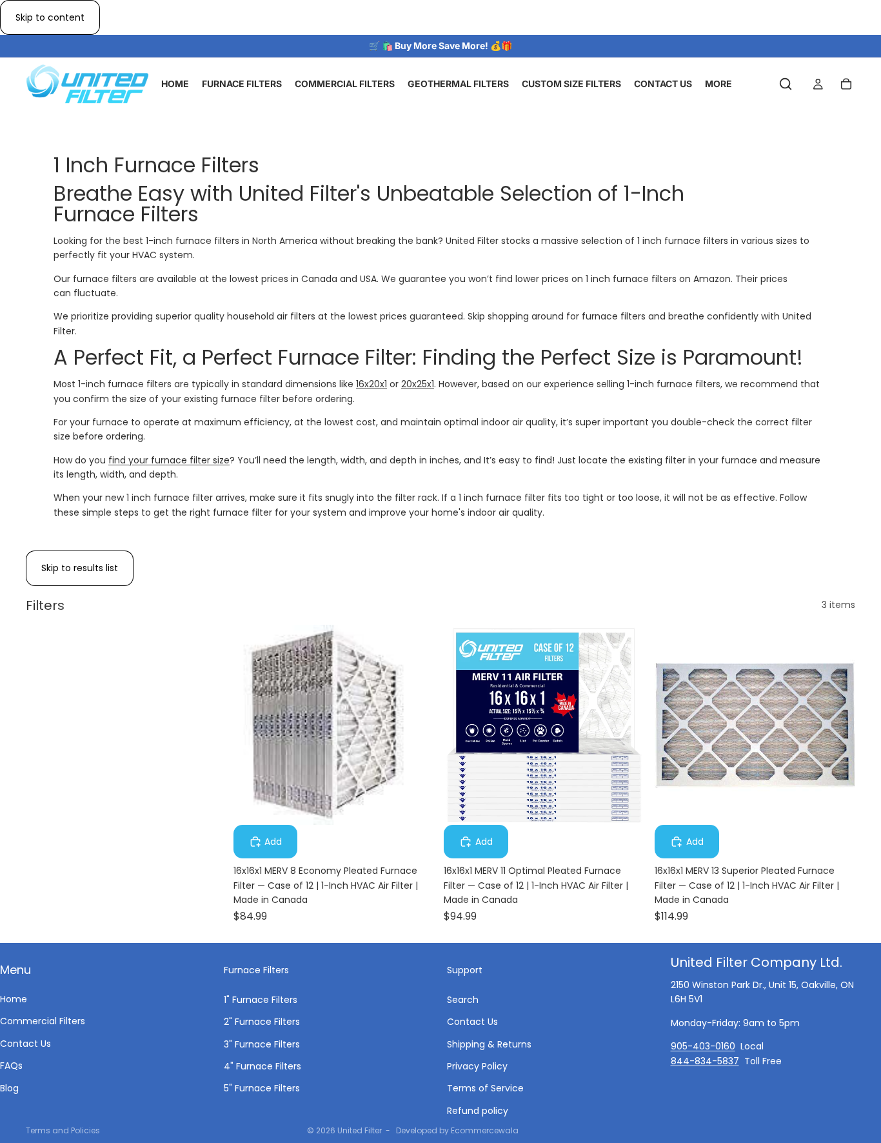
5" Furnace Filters (262, 1088)
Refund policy (477, 1110)
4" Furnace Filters (262, 1066)
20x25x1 (417, 384)
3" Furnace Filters (262, 1043)
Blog (9, 1087)
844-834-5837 (705, 1060)
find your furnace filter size (169, 460)
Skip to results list (79, 567)
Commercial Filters (42, 1021)
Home (13, 999)
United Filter (359, 1130)
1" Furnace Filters (260, 999)
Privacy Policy (477, 1066)
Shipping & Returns (489, 1043)
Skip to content (49, 17)
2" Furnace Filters (262, 1021)
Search (463, 999)
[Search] (785, 84)
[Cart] (846, 84)
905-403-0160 (703, 1046)
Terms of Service (485, 1088)
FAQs (11, 1065)
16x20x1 (371, 384)
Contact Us (25, 1043)
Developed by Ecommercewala (457, 1130)
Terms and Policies (63, 1130)
